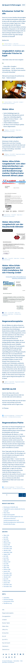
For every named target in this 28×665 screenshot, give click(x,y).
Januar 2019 (7, 544)
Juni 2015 (6, 579)
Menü (23, 4)
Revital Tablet (6, 623)
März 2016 (6, 567)
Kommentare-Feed (9, 601)
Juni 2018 (6, 558)
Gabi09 (5, 381)
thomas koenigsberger (9, 415)
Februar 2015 (7, 580)
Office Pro (5, 629)
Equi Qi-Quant (6, 643)
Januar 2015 (7, 582)
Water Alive (8, 109)
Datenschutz (5, 649)
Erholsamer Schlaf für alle (11, 507)
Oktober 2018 (7, 550)
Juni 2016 (6, 563)
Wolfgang (6, 130)
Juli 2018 (6, 556)
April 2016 (6, 565)
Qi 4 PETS (5, 639)
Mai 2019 (6, 539)
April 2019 (6, 541)
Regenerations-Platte (12, 422)
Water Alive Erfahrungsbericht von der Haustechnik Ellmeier (12, 224)
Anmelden (6, 597)
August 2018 (7, 554)
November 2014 (8, 586)
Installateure (5, 314)
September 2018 (8, 552)
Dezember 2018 (8, 546)
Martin (5, 258)
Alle (3, 609)
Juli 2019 (6, 537)
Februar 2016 (7, 569)
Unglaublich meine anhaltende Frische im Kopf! (13, 53)
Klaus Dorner (7, 214)
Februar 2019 (7, 543)
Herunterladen (7, 230)
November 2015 (8, 575)
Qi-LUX (4, 636)
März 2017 (6, 560)
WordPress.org (8, 603)
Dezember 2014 (8, 584)
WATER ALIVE (9, 389)
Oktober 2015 (7, 577)
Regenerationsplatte (6, 45)
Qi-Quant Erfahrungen (11, 5)
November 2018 (8, 548)
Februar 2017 (7, 562)
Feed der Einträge (8, 599)
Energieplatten (6, 616)
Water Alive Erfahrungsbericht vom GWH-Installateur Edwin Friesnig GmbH (12, 269)
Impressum (5, 646)
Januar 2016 (7, 571)
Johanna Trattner (8, 43)
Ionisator (21, 102)
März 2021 (6, 535)
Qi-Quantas (5, 633)
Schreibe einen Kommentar (19, 45)
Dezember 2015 (8, 573)
